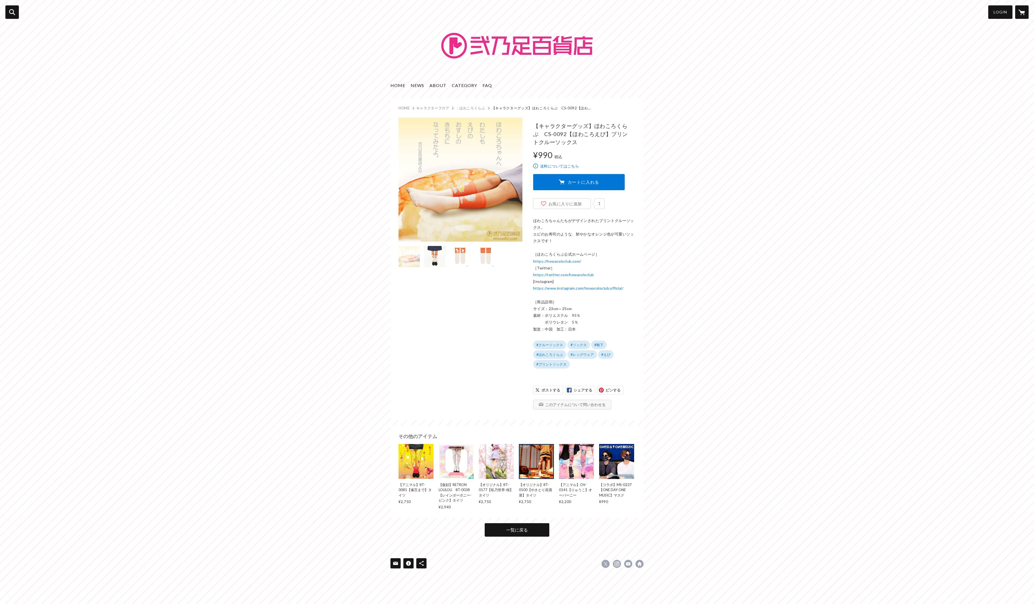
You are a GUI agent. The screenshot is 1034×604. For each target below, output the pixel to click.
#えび (605, 354)
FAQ (487, 85)
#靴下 (598, 345)
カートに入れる (583, 182)
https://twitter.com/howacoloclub (563, 274)
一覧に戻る (517, 529)
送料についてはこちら (559, 166)
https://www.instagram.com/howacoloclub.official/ (578, 288)
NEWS (417, 85)
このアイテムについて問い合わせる (575, 404)
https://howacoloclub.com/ (557, 261)
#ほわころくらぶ (549, 354)
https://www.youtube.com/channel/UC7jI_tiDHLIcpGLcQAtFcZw (628, 564)
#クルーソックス (549, 345)
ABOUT (437, 85)
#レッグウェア (582, 354)
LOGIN (1000, 12)
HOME (397, 85)
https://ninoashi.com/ (639, 564)
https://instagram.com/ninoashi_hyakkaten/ (617, 564)
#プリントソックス (551, 364)
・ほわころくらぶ (470, 108)
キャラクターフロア (432, 108)
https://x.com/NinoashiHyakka (606, 564)
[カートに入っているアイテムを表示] (1022, 12)
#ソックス (579, 345)
